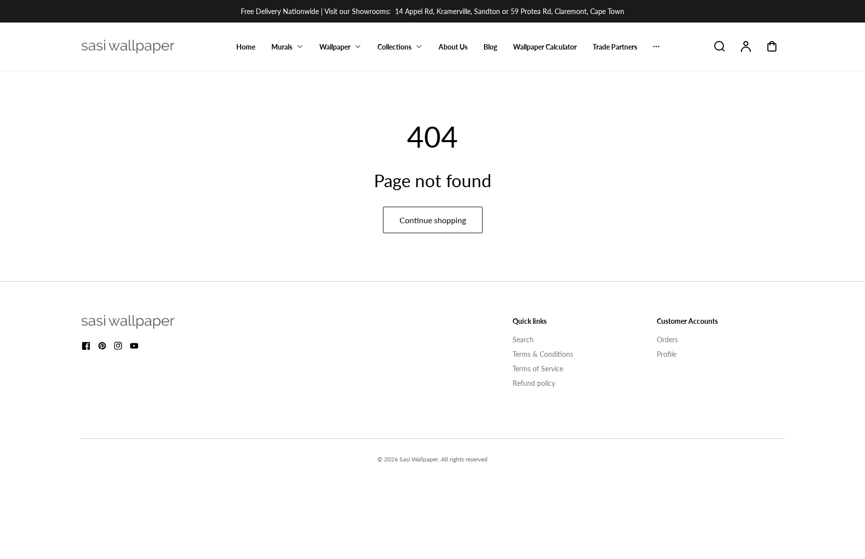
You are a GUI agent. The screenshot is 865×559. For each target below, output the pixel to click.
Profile (666, 354)
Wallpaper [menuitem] (334, 47)
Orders (667, 339)
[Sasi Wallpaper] (140, 322)
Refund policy (534, 383)
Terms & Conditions (543, 354)
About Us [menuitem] (453, 47)
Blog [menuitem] (490, 47)
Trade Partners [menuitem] (615, 47)
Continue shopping (432, 220)
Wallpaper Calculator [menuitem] (545, 47)
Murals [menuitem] (281, 47)
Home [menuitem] (245, 47)
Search (523, 339)
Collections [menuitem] (394, 47)
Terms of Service (538, 368)
